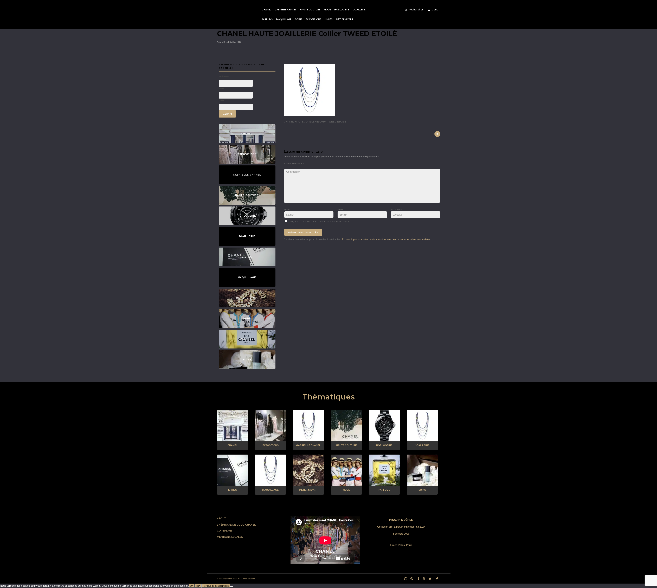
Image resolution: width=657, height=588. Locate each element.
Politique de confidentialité (216, 586)
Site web (397, 209)
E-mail (343, 209)
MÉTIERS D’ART (344, 19)
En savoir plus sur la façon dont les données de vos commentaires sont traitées (386, 239)
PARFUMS (267, 19)
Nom (288, 209)
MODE (327, 9)
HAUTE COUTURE (310, 9)
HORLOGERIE (341, 9)
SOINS (298, 19)
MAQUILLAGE (283, 19)
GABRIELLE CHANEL (285, 9)
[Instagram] (405, 578)
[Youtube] (424, 578)
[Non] (231, 586)
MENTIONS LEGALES (230, 536)
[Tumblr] (417, 578)
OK (191, 586)
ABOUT (221, 518)
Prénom (224, 77)
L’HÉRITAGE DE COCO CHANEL (236, 524)
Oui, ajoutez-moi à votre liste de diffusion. (319, 222)
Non (198, 586)
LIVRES (328, 19)
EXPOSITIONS (313, 19)
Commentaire (294, 164)
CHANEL (266, 9)
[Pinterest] (411, 578)
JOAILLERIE (359, 9)
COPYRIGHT (224, 530)
